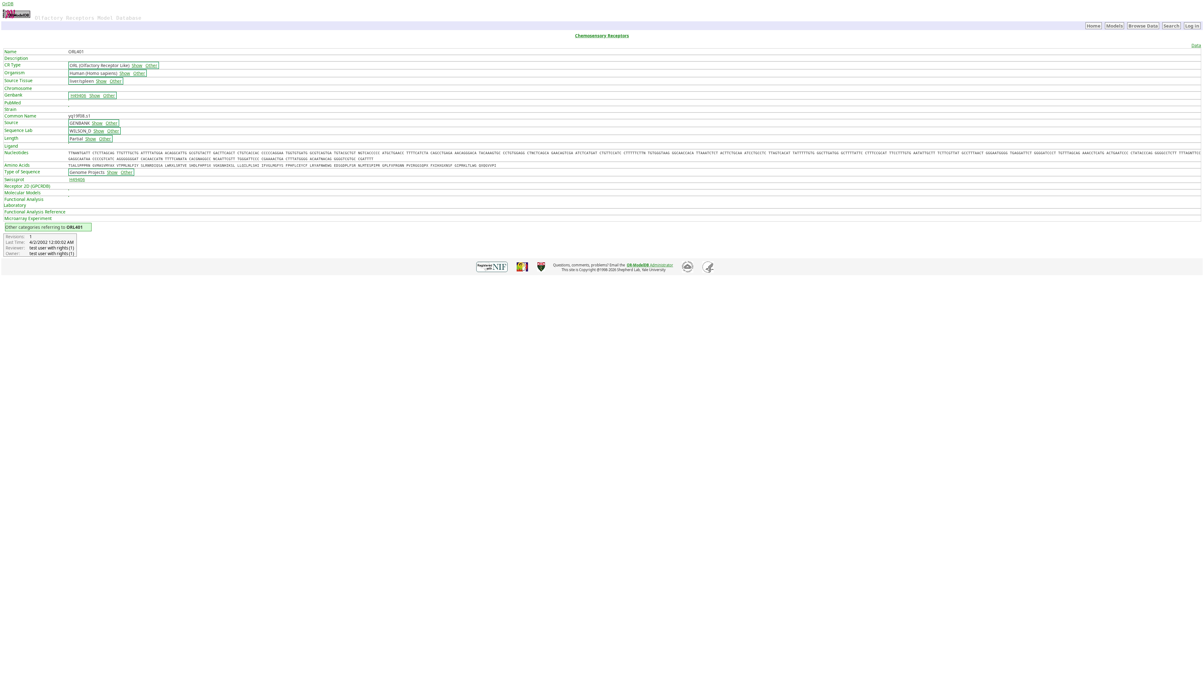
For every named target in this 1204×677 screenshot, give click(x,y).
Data (1196, 45)
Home (1094, 26)
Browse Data (1143, 26)
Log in (1192, 26)
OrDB (7, 4)
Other (151, 65)
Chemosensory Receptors (602, 36)
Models (1114, 26)
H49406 (78, 95)
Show (137, 65)
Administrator (650, 265)
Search (1172, 26)
